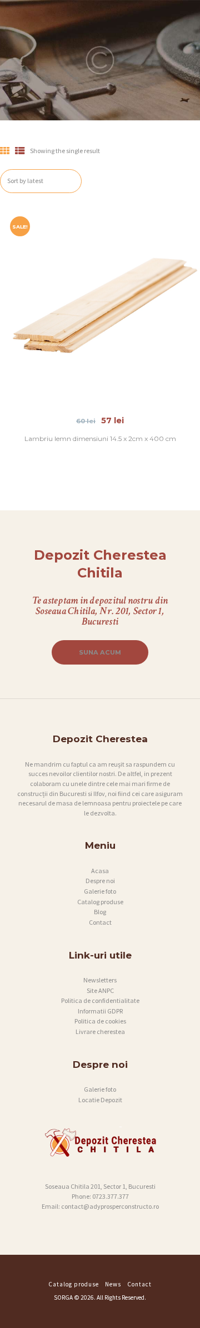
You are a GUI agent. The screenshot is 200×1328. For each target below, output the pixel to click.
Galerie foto (100, 891)
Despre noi (100, 880)
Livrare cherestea (100, 1031)
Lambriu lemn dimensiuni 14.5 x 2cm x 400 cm (100, 438)
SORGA (63, 1297)
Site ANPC (100, 990)
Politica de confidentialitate (100, 1000)
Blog (100, 912)
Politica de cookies (100, 1021)
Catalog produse (100, 902)
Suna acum (100, 652)
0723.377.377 (110, 1196)
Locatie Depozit (100, 1100)
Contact (100, 922)
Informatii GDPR (100, 1011)
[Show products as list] (20, 151)
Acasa (100, 870)
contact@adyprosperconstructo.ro (110, 1206)
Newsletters (100, 980)
